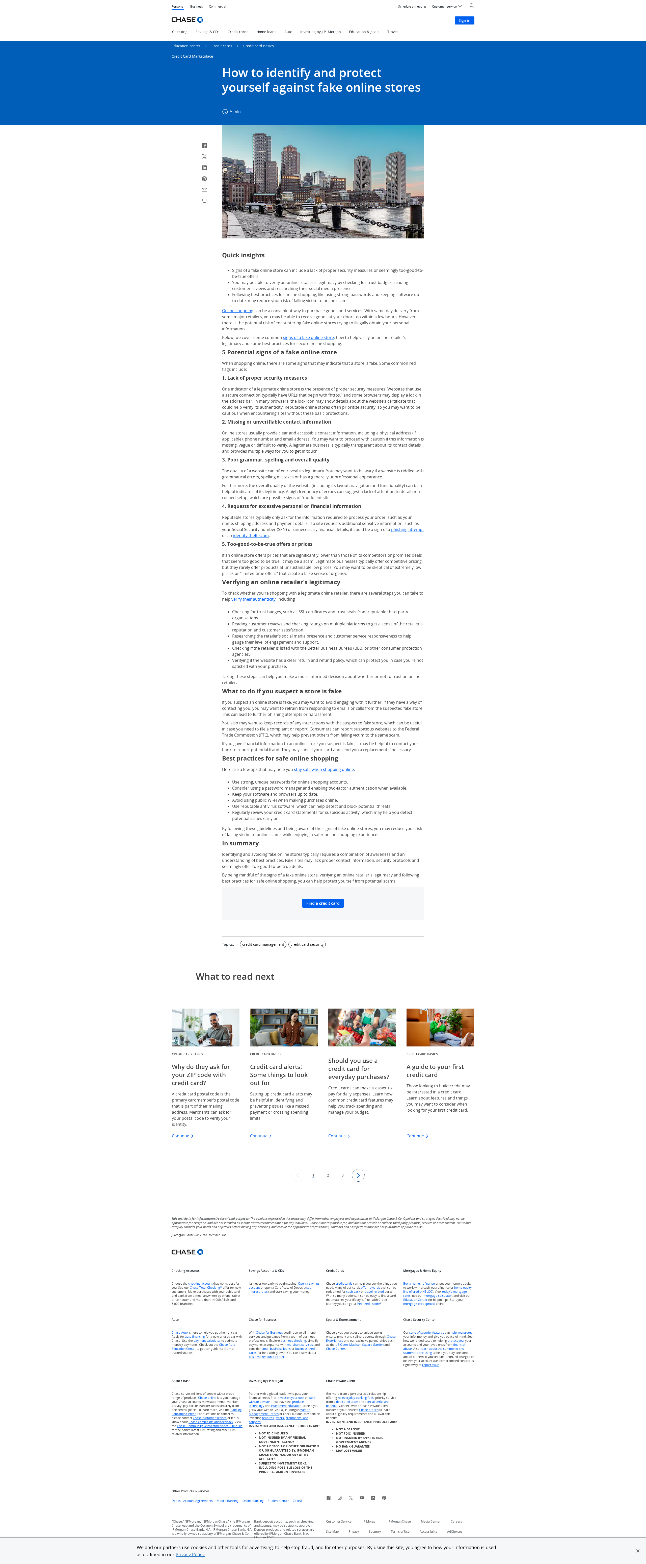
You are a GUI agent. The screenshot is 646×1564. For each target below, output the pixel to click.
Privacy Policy (190, 1554)
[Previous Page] (297, 1175)
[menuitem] (412, 6)
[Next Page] (358, 1175)
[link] (328, 1498)
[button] (638, 1551)
